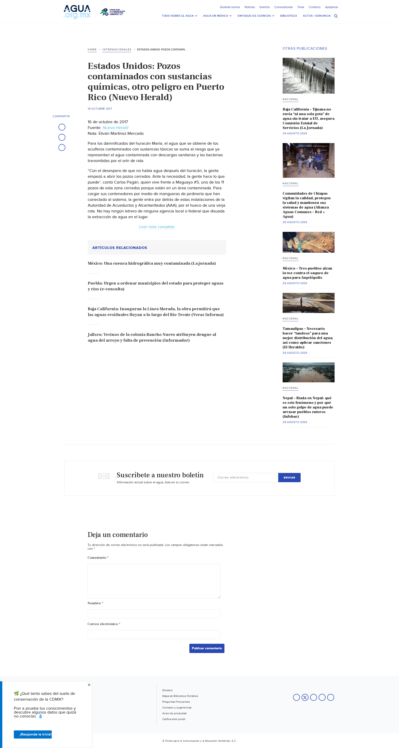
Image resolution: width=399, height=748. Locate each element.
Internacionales (117, 49)
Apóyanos (331, 7)
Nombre (95, 603)
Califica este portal (173, 719)
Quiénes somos (230, 7)
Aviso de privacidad (174, 713)
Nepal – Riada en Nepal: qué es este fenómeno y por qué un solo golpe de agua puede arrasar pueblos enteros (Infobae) (308, 407)
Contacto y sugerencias (177, 707)
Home (92, 49)
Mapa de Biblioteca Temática (180, 696)
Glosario (167, 690)
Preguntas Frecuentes (176, 701)
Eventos (265, 7)
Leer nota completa (157, 226)
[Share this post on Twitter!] (61, 137)
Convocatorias (283, 7)
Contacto (314, 7)
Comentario (98, 557)
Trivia (300, 7)
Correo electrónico (104, 624)
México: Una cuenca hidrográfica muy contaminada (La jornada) (152, 263)
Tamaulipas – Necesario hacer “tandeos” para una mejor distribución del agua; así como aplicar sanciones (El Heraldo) (308, 337)
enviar (289, 477)
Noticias (250, 7)
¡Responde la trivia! (35, 734)
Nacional (291, 99)
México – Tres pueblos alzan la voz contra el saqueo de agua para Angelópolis (307, 273)
